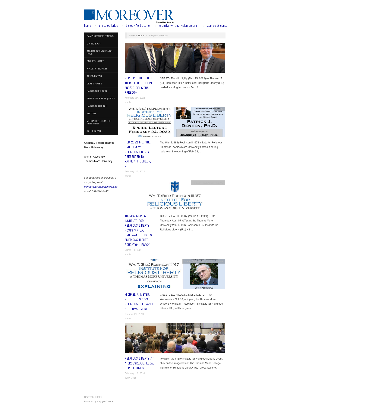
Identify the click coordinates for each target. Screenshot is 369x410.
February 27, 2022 (135, 97)
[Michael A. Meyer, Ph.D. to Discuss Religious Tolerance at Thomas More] (175, 275)
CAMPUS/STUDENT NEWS (100, 36)
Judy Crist (130, 377)
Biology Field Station (138, 25)
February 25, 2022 (135, 171)
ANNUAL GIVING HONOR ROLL (99, 52)
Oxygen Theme (105, 401)
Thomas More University (98, 161)
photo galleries (108, 25)
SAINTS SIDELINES (97, 91)
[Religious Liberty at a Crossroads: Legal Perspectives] (175, 339)
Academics (174, 325)
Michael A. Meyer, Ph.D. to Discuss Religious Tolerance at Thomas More (139, 301)
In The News (94, 131)
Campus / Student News (178, 45)
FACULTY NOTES (95, 61)
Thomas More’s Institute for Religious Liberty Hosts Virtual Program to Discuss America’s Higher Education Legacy (139, 230)
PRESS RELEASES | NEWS (101, 98)
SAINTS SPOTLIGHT (97, 106)
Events (219, 109)
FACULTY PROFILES (97, 68)
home (87, 25)
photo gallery (216, 325)
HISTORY (91, 113)
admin (128, 102)
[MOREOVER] (129, 15)
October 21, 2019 (134, 314)
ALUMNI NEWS (94, 76)
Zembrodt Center (217, 25)
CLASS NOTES (94, 83)
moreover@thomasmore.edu (100, 186)
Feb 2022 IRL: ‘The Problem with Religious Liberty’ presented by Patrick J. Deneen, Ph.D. (138, 154)
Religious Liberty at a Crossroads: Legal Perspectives (139, 363)
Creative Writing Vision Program (179, 25)
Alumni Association (95, 156)
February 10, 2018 (135, 373)
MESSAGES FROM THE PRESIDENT (99, 122)
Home (141, 35)
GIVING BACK (94, 43)
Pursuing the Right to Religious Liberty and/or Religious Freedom (139, 85)
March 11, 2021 (133, 249)
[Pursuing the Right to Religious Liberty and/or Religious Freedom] (175, 58)
